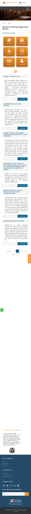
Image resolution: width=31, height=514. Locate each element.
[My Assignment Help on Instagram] (10, 485)
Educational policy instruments (13, 221)
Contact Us (4, 465)
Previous (9, 251)
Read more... (22, 99)
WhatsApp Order (22, 3)
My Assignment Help (17, 510)
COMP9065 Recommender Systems (12, 104)
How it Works (5, 463)
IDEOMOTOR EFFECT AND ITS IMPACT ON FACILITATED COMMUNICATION (12, 191)
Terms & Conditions (6, 475)
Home (4, 23)
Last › (18, 254)
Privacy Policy (5, 473)
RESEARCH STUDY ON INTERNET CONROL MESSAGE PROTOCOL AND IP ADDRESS (15, 134)
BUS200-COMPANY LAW (11, 76)
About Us (4, 461)
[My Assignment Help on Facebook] (7, 485)
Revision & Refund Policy (7, 476)
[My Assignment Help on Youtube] (14, 485)
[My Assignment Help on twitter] (3, 485)
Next (14, 254)
